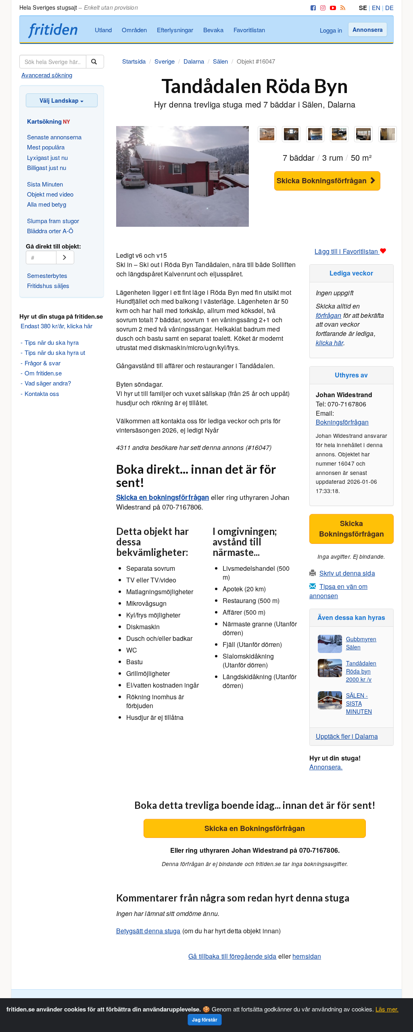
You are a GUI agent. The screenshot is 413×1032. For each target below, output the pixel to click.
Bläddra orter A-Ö (50, 230)
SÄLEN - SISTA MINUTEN (359, 703)
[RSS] (341, 7)
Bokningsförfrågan (342, 422)
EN (376, 7)
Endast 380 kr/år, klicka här (56, 325)
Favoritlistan (249, 29)
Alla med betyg (46, 204)
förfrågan (329, 315)
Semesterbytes (47, 275)
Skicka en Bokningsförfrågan (254, 828)
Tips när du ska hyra (52, 342)
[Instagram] (321, 7)
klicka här (329, 342)
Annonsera (368, 29)
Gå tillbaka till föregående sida (232, 956)
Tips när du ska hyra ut (55, 352)
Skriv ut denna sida (347, 573)
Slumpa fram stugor (53, 220)
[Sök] (95, 61)
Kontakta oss (42, 393)
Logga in (331, 30)
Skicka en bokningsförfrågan (162, 497)
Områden (134, 29)
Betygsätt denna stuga (148, 930)
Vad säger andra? (48, 383)
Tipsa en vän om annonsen (338, 591)
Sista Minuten (45, 184)
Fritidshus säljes (48, 285)
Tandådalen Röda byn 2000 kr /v (361, 671)
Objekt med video (50, 194)
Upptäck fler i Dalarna (347, 736)
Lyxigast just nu (47, 157)
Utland (103, 29)
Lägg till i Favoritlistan (347, 251)
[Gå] (65, 257)
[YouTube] (331, 7)
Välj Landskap (60, 100)
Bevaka (213, 29)
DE (389, 7)
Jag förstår (204, 1019)
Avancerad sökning (46, 74)
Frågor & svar (42, 363)
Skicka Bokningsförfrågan (323, 180)
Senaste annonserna (54, 137)
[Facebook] (312, 7)
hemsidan (306, 956)
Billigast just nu (46, 167)
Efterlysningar (175, 29)
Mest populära (46, 147)
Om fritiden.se (43, 373)
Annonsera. (326, 766)
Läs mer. (386, 1009)
